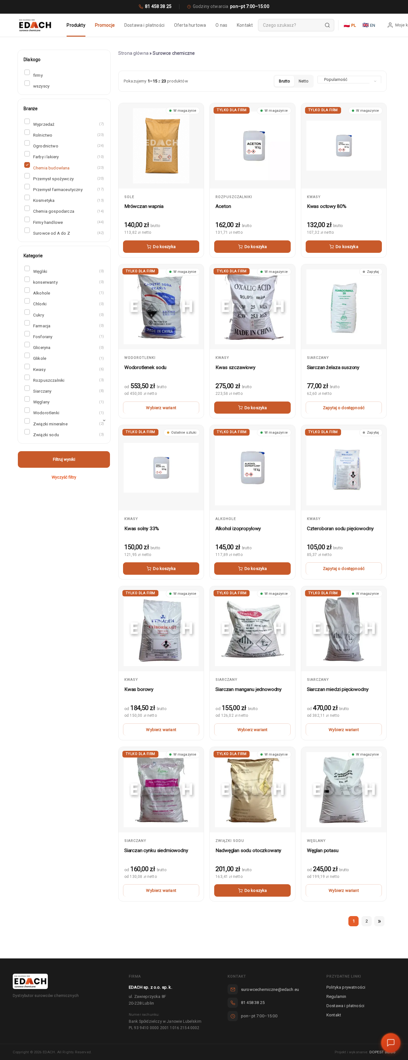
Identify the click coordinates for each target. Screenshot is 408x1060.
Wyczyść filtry (64, 477)
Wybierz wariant (161, 407)
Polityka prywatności (345, 987)
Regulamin (336, 996)
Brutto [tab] (284, 81)
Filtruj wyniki (64, 459)
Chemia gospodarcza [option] (68, 211)
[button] (64, 423)
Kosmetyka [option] (68, 200)
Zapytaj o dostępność (344, 407)
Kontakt (333, 1015)
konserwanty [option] (68, 282)
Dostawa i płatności (345, 1005)
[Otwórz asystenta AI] (390, 1042)
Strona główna (133, 53)
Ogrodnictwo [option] (68, 145)
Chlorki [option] (68, 303)
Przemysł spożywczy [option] (68, 178)
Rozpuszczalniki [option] (68, 380)
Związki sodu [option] (68, 434)
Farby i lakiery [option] (68, 156)
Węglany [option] (68, 401)
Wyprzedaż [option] (68, 124)
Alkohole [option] (68, 292)
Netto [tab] (303, 81)
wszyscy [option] (41, 86)
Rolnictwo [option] (68, 135)
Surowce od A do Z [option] (68, 233)
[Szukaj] (327, 25)
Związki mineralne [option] (68, 423)
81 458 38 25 (158, 6)
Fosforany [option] (68, 336)
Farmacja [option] (68, 325)
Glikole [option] (68, 358)
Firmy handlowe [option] (68, 222)
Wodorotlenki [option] (68, 412)
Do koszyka (164, 246)
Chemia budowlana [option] (68, 167)
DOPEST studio (382, 1052)
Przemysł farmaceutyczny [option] (68, 189)
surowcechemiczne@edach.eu (270, 989)
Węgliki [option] (68, 271)
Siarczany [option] (68, 391)
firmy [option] (38, 75)
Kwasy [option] (68, 369)
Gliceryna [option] (68, 347)
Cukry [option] (68, 314)
